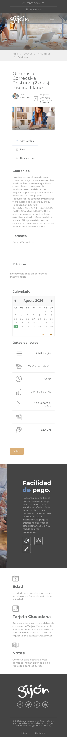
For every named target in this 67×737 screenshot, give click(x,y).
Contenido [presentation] (26, 140)
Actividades (44, 54)
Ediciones (23, 57)
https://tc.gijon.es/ (43, 635)
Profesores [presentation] (27, 158)
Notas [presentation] (23, 149)
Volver (17, 451)
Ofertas (28, 54)
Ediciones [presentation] (19, 264)
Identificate (35, 10)
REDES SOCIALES (35, 3)
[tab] (25, 140)
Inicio (15, 54)
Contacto (40, 733)
